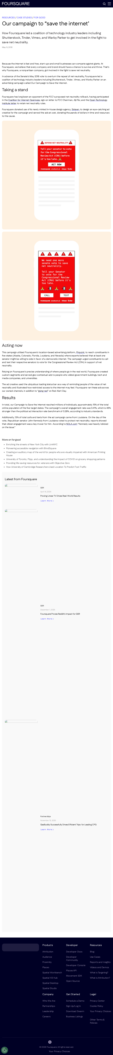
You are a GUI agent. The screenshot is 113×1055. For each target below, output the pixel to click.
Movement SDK (74, 975)
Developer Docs (74, 951)
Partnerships (48, 1006)
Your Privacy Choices (59, 1051)
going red (43, 391)
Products (47, 945)
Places (45, 967)
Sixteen (75, 109)
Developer (72, 945)
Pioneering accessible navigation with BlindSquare (31, 448)
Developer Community (72, 958)
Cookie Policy (96, 1006)
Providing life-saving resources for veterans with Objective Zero (38, 463)
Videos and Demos (99, 967)
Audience (47, 957)
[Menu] (109, 3)
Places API (71, 970)
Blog (92, 951)
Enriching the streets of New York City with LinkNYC (31, 444)
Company (48, 994)
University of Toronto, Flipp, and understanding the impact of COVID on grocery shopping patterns (55, 459)
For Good (39, 17)
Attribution (47, 951)
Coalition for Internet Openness (24, 100)
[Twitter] (50, 1042)
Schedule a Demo (75, 1001)
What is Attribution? (100, 978)
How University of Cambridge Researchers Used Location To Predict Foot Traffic (46, 467)
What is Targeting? (99, 972)
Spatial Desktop (50, 983)
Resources (8, 17)
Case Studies (24, 17)
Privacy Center (97, 1001)
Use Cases (95, 957)
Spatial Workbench (52, 972)
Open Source (73, 981)
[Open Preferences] (4, 1050)
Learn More (46, 501)
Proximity (47, 962)
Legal (93, 994)
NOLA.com (71, 424)
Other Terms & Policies (97, 1021)
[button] (104, 3)
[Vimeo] (63, 1042)
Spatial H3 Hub (50, 978)
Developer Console (75, 965)
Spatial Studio (49, 988)
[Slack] (69, 1042)
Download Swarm (75, 1011)
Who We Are (48, 1001)
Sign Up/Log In (73, 1006)
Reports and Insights (100, 962)
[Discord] (56, 1042)
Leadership (48, 1011)
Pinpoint (80, 352)
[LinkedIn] (43, 1042)
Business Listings (74, 1016)
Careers (46, 1016)
